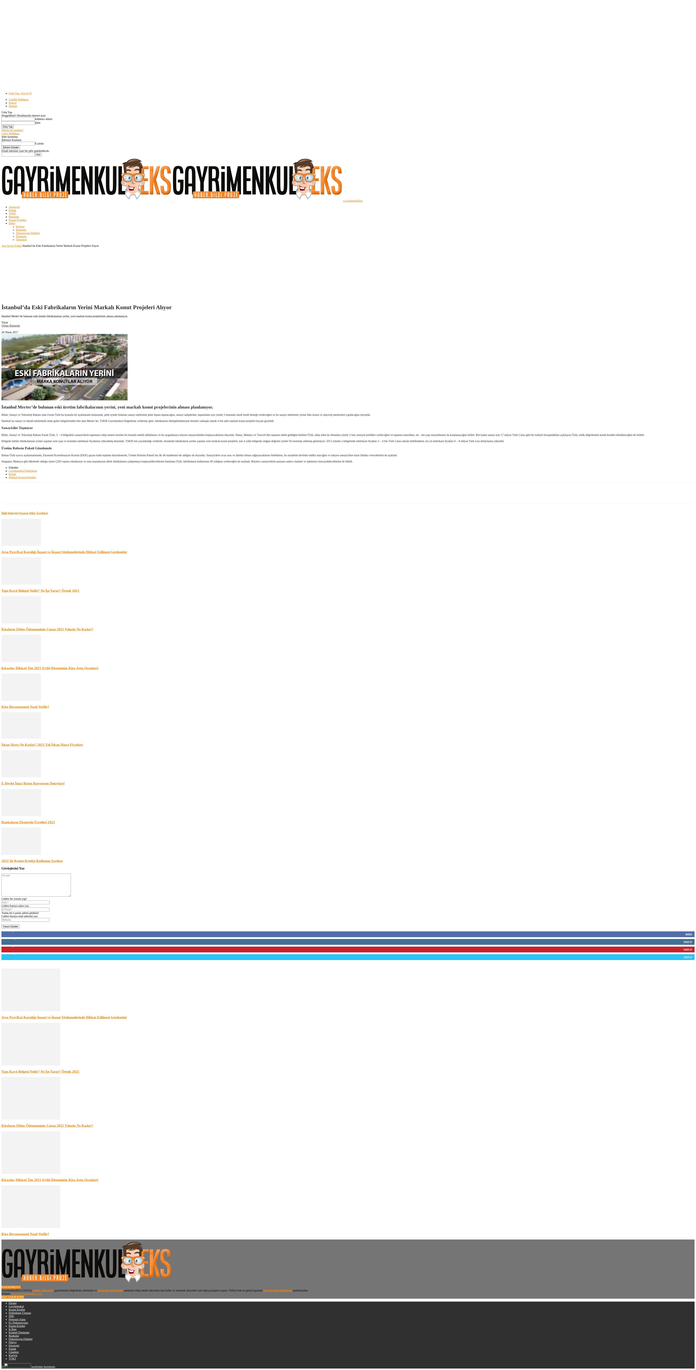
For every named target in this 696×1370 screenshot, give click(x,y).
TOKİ (12, 213)
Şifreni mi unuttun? (12, 130)
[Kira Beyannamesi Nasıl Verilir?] (21, 699)
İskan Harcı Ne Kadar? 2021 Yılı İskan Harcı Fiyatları (42, 745)
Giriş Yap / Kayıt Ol (20, 93)
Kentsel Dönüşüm (19, 1332)
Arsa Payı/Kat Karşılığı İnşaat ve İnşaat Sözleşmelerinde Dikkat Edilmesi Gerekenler (64, 552)
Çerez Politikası (10, 133)
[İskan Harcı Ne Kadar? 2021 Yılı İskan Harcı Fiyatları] (21, 737)
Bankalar (14, 216)
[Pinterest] (61, 496)
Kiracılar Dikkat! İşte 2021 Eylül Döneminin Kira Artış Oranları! (49, 668)
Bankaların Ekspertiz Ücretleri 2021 (28, 822)
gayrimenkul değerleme (277, 1290)
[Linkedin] (87, 496)
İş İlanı (12, 1329)
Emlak (12, 210)
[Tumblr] (74, 496)
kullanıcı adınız (43, 119)
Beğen (688, 934)
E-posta (39, 143)
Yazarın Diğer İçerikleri (33, 513)
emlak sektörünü (43, 1290)
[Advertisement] (348, 274)
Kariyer (20, 226)
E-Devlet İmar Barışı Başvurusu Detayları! (33, 783)
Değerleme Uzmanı (20, 1312)
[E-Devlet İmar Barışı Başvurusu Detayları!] (21, 776)
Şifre (37, 122)
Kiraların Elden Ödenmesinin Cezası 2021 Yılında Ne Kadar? (47, 629)
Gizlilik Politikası (18, 99)
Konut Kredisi (17, 1309)
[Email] (100, 496)
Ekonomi (21, 236)
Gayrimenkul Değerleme (23, 470)
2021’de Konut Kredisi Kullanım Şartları (32, 861)
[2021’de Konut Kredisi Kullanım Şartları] (21, 853)
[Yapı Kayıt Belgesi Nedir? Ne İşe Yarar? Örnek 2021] (21, 583)
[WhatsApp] (113, 496)
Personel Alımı (17, 1319)
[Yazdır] (126, 496)
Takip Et (687, 941)
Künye (12, 102)
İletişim (13, 106)
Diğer (12, 223)
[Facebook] (35, 496)
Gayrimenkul (16, 1306)
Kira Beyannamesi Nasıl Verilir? (25, 707)
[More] (139, 496)
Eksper (13, 1303)
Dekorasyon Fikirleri (28, 233)
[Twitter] (48, 496)
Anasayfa (14, 207)
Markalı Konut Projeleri (22, 477)
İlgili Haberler (10, 513)
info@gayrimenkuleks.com (26, 1293)
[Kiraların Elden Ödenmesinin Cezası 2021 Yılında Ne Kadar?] (21, 622)
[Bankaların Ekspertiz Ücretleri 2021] (21, 815)
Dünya (12, 1342)
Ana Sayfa (7, 245)
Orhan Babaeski (10, 325)
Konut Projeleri (17, 220)
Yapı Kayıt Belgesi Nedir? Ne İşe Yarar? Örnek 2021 (40, 591)
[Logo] (86, 200)
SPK (11, 1316)
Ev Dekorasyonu (18, 1322)
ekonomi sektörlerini (110, 1290)
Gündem (14, 1352)
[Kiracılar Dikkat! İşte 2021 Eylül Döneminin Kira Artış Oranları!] (21, 661)
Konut (12, 474)
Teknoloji (21, 239)
